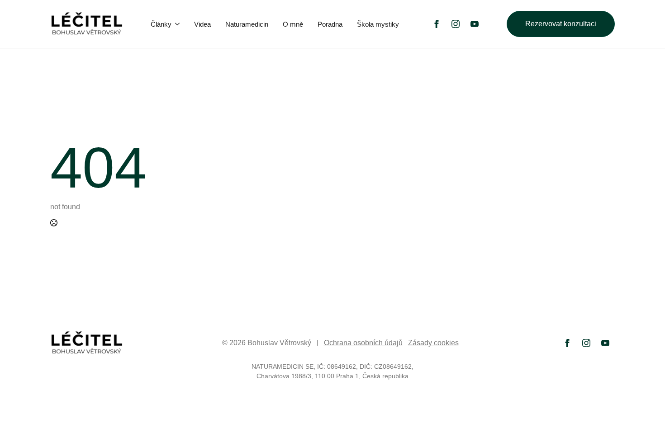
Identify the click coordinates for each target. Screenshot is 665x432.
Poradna (330, 24)
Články (161, 24)
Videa (202, 24)
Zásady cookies (433, 343)
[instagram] (455, 23)
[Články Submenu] (178, 24)
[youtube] (474, 23)
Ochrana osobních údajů (363, 343)
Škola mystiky (378, 24)
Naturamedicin (246, 24)
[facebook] (436, 23)
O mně (293, 24)
